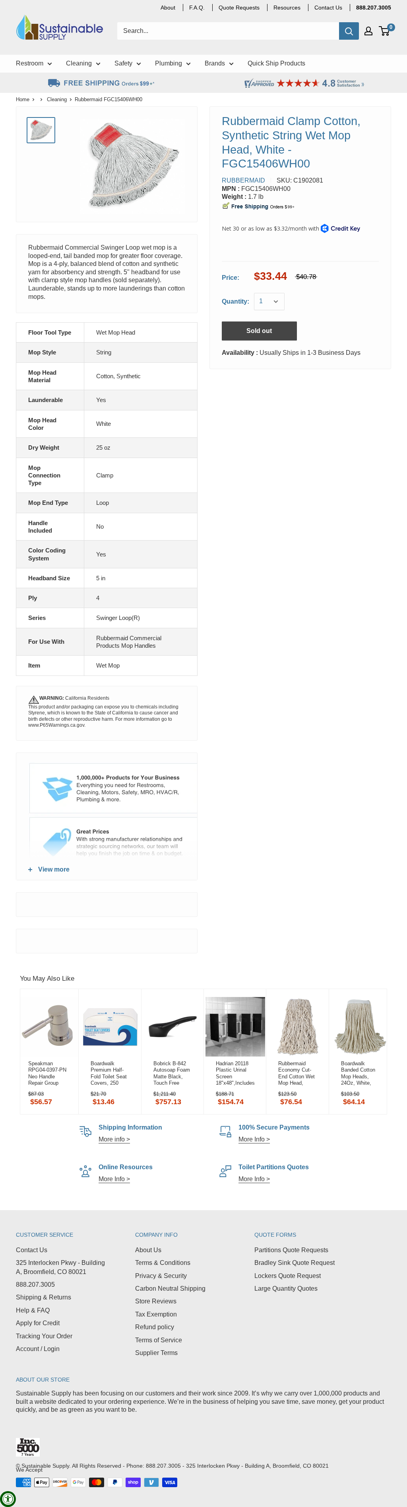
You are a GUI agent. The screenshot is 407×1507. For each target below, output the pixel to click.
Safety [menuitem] (123, 63)
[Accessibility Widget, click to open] (8, 1499)
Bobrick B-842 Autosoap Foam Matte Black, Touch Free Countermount (171, 1073)
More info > (114, 1139)
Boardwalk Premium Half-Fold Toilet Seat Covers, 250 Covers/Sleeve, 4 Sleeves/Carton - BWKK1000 (110, 1073)
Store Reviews (155, 1301)
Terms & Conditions (162, 1262)
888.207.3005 (35, 1284)
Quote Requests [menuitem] (239, 7)
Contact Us (31, 1250)
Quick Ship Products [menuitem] (276, 63)
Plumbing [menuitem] (168, 63)
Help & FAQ (33, 1310)
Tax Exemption (156, 1314)
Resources (286, 7)
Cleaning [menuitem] (79, 63)
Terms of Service (158, 1340)
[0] (385, 31)
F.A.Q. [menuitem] (197, 7)
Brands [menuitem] (215, 63)
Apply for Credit (38, 1323)
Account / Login (38, 1348)
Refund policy (154, 1327)
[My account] (368, 31)
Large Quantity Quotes (286, 1288)
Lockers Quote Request (287, 1275)
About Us (148, 1250)
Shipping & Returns (43, 1297)
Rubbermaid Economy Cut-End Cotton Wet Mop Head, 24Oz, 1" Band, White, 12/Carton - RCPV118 (297, 1073)
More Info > (254, 1139)
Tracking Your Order (44, 1336)
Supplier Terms (156, 1352)
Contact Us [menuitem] (328, 7)
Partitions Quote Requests (291, 1250)
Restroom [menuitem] (29, 63)
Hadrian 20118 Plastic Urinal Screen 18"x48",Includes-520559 (235, 1073)
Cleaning (57, 99)
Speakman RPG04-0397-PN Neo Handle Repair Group (47, 1073)
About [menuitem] (168, 7)
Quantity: (235, 301)
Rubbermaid (243, 180)
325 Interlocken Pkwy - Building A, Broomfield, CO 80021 (60, 1267)
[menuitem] (373, 7)
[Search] (349, 31)
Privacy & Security (161, 1275)
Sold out (259, 330)
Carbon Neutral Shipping (170, 1288)
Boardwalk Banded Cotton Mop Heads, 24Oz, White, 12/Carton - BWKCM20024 (358, 1073)
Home (22, 99)
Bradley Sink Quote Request (294, 1262)
